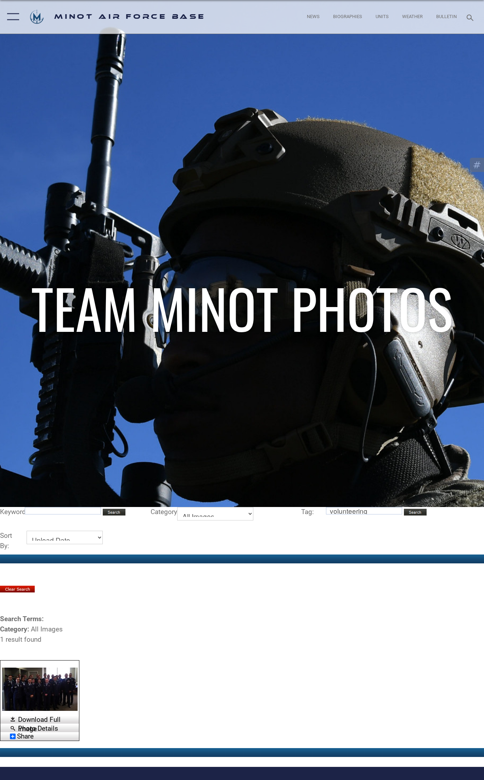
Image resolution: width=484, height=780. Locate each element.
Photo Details (38, 727)
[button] (11, 17)
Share (25, 736)
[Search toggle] (471, 17)
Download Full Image (39, 719)
